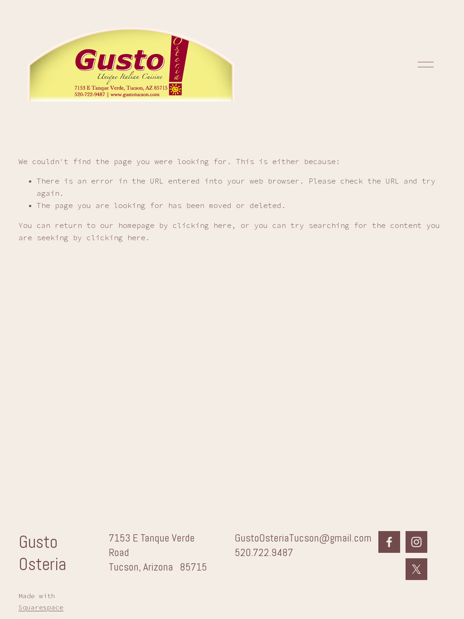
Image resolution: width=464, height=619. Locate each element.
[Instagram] (416, 542)
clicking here (202, 225)
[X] (416, 569)
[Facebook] (389, 542)
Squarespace (41, 607)
